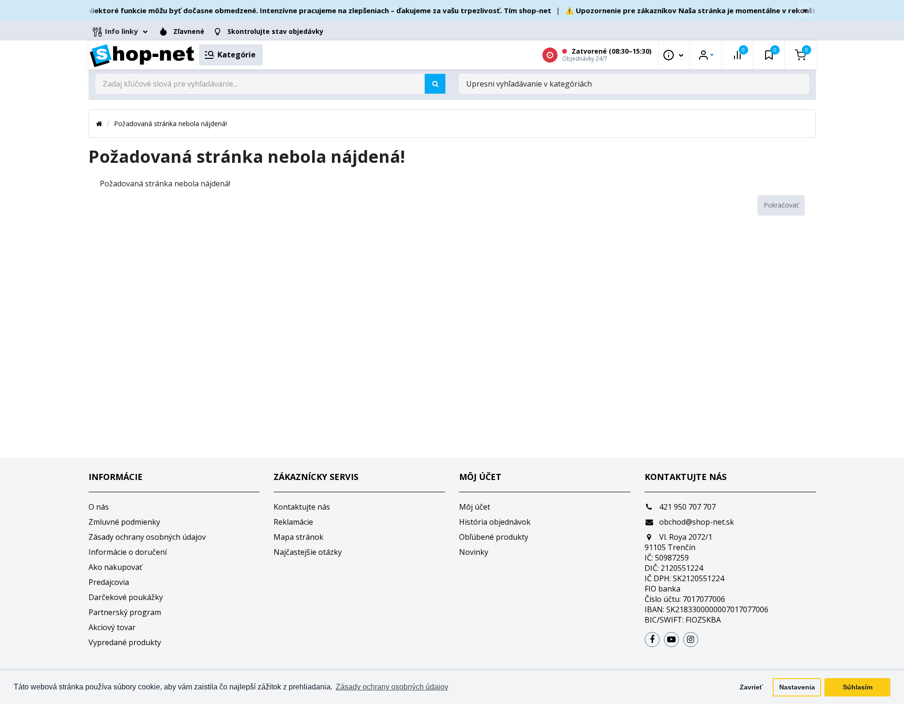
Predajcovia (109, 582)
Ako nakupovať (115, 567)
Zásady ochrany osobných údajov (147, 537)
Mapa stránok (298, 537)
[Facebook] (652, 639)
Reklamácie (293, 522)
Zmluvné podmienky (124, 522)
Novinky (473, 552)
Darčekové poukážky (126, 597)
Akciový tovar (112, 627)
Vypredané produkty (125, 642)
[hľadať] (435, 84)
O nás (99, 507)
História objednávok (495, 522)
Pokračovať (781, 204)
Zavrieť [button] (751, 687)
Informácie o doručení (128, 552)
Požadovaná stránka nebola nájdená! (170, 123)
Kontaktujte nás (302, 507)
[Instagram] (690, 639)
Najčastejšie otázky (308, 552)
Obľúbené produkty (493, 537)
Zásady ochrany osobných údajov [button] (392, 687)
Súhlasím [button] (857, 687)
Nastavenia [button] (797, 687)
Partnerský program (125, 612)
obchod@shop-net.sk (695, 522)
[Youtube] (671, 639)
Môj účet (474, 507)
